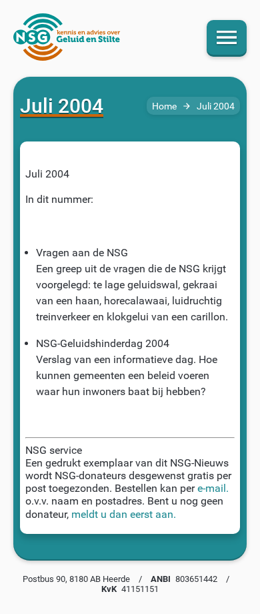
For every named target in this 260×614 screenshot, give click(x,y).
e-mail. (213, 488)
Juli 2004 (216, 106)
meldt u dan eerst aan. (123, 514)
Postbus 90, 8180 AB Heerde (76, 579)
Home (164, 106)
